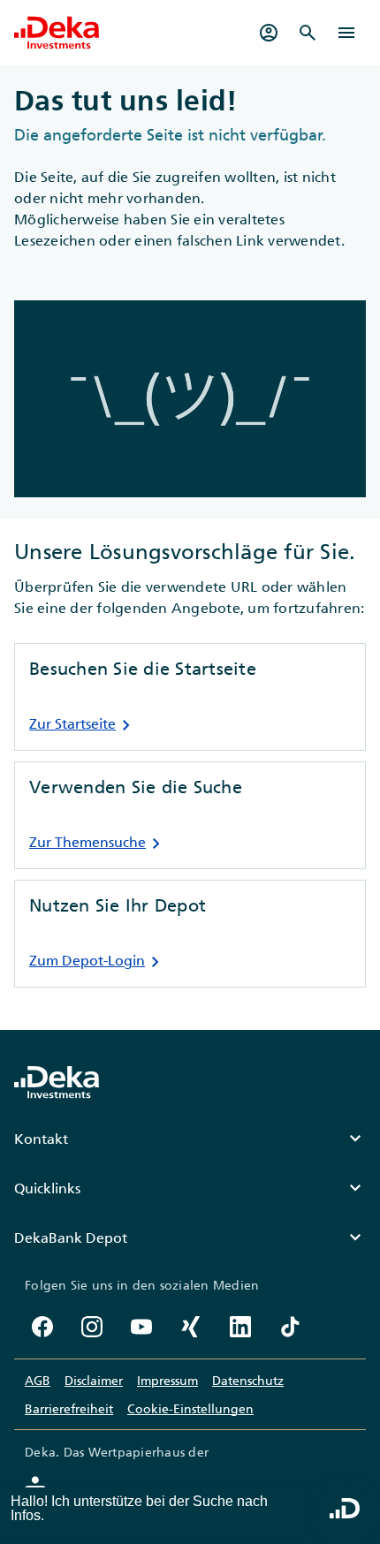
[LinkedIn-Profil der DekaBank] (240, 1326)
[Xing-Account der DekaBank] (191, 1326)
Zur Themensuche (98, 843)
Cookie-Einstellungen (190, 1409)
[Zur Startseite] (56, 32)
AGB (37, 1381)
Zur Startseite (83, 725)
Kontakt (190, 1138)
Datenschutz (248, 1381)
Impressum (167, 1381)
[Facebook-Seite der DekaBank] (42, 1326)
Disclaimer (94, 1381)
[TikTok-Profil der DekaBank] (290, 1326)
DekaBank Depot (190, 1237)
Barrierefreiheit (69, 1409)
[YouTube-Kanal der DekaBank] (141, 1326)
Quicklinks (190, 1188)
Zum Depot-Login (97, 962)
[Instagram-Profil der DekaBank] (92, 1326)
